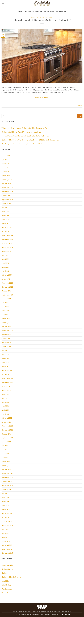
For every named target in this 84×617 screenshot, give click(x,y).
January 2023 (6, 327)
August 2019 (6, 489)
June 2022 (5, 354)
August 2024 (6, 251)
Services (28, 611)
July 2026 (5, 160)
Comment (78, 105)
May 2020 (5, 454)
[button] (3, 3)
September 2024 (7, 247)
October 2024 (6, 243)
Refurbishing (6, 585)
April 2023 (5, 315)
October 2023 (6, 291)
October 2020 (6, 434)
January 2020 (6, 470)
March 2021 (6, 414)
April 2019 (5, 505)
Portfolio (36, 611)
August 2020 (6, 442)
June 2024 (5, 259)
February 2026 (7, 180)
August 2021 (6, 394)
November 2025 (7, 191)
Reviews (50, 611)
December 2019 (7, 474)
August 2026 (6, 156)
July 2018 (5, 529)
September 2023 (7, 295)
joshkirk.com (38, 614)
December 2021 (7, 378)
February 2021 (7, 418)
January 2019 (6, 517)
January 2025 (6, 231)
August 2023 (6, 299)
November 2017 (7, 553)
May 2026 (5, 168)
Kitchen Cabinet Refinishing (11, 577)
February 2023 (7, 323)
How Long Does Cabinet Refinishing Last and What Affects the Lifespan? (27, 144)
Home (15, 611)
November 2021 (7, 382)
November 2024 (7, 239)
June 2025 (5, 211)
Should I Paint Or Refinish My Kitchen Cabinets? (42, 20)
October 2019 (6, 481)
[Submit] (79, 116)
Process (21, 611)
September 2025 (7, 199)
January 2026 (6, 184)
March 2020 (6, 462)
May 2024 (5, 263)
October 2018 (6, 521)
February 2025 (7, 227)
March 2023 (6, 319)
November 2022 (7, 335)
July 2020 (5, 446)
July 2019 (5, 493)
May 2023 (5, 311)
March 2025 (6, 223)
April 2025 (5, 219)
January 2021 (6, 422)
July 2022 (5, 350)
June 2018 (5, 533)
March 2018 (6, 541)
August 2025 (6, 203)
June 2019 (5, 497)
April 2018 (5, 537)
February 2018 (7, 545)
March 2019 (6, 509)
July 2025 (5, 207)
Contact (57, 611)
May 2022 (5, 358)
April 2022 (5, 362)
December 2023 (7, 283)
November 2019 (7, 477)
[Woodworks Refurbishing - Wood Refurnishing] (42, 3)
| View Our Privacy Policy (51, 614)
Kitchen (33, 17)
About (43, 611)
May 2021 (5, 406)
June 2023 (5, 307)
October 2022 (6, 338)
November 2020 (7, 430)
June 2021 (5, 402)
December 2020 (7, 426)
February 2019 (7, 513)
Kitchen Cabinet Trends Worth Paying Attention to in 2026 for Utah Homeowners (30, 140)
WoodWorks (48, 17)
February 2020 (7, 466)
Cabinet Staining (7, 569)
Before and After (7, 565)
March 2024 (6, 271)
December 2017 (7, 549)
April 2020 (5, 458)
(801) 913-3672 (66, 611)
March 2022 (6, 366)
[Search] (81, 3)
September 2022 (7, 342)
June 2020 (5, 450)
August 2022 (6, 346)
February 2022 (7, 370)
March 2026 (6, 176)
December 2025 (7, 188)
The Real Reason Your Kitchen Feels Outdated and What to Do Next (25, 136)
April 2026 (5, 172)
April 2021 (5, 410)
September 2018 (7, 525)
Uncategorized (7, 589)
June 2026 (5, 164)
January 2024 (6, 279)
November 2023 (7, 287)
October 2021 (6, 386)
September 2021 (7, 390)
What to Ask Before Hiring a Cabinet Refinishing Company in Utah (25, 128)
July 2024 (5, 255)
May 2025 (5, 215)
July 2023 (5, 303)
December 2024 (7, 235)
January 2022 (6, 374)
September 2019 (7, 485)
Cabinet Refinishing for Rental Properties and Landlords (21, 132)
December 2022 (7, 331)
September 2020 (7, 438)
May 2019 (5, 501)
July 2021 (5, 398)
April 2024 (5, 267)
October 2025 (6, 195)
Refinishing (40, 17)
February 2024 (7, 275)
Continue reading (42, 97)
